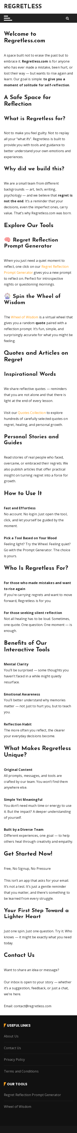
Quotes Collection (32, 412)
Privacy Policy (14, 1059)
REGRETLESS (23, 7)
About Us (11, 1036)
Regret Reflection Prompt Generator (32, 1095)
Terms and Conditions (21, 1071)
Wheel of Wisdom (24, 317)
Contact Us (12, 1048)
